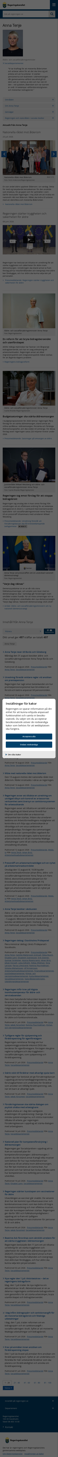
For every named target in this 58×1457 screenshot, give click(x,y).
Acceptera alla (29, 736)
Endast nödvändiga (29, 744)
